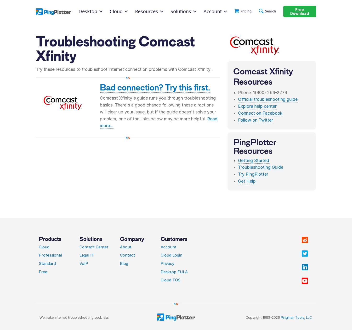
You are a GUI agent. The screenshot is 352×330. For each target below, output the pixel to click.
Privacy (167, 263)
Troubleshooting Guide (260, 167)
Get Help (247, 181)
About (125, 247)
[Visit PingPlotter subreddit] (305, 240)
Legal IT (86, 255)
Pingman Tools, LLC (296, 317)
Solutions (180, 11)
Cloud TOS (171, 280)
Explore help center (257, 106)
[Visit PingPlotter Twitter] (305, 253)
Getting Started (253, 160)
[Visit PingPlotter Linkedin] (305, 267)
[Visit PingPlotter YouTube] (305, 280)
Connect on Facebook (260, 113)
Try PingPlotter (253, 174)
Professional (50, 255)
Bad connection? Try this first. (155, 87)
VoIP (83, 263)
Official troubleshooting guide (268, 99)
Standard (47, 263)
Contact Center (93, 247)
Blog (124, 263)
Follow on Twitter (255, 120)
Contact (127, 255)
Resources (146, 11)
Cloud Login (171, 255)
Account (213, 11)
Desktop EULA (174, 271)
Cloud (44, 247)
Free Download (299, 11)
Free (43, 271)
